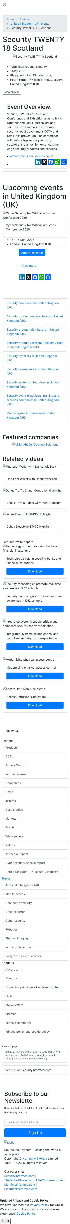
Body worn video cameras (23, 956)
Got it (5, 1221)
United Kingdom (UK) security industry (31, 872)
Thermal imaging (16, 938)
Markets (10, 818)
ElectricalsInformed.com (20, 1189)
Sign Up (35, 1133)
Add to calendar (32, 253)
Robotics (11, 929)
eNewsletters (14, 1005)
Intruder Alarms (15, 774)
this (13, 1070)
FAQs (8, 996)
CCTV (9, 756)
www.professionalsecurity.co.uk (31, 156)
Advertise (11, 969)
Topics (6, 878)
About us (11, 978)
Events (10, 827)
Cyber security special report (25, 863)
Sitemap (11, 1014)
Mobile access (15, 894)
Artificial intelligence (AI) (22, 885)
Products (11, 747)
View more (29, 265)
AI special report (16, 854)
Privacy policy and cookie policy (27, 1031)
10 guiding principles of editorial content (32, 987)
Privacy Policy (39, 1205)
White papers (14, 836)
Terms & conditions (18, 1022)
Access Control (15, 765)
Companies (13, 783)
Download (35, 571)
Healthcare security (18, 903)
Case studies (14, 809)
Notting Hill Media (34, 1158)
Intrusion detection (18, 947)
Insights (10, 801)
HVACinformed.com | (50, 1180)
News (9, 792)
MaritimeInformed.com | (20, 1184)
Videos (10, 845)
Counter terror (15, 912)
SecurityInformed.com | (20, 1176)
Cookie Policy (26, 1213)
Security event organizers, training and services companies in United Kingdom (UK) (33, 400)
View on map (12, 91)
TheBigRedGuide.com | (20, 1180)
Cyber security (15, 920)
